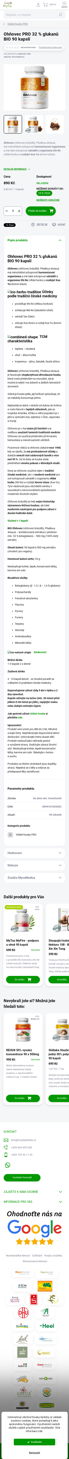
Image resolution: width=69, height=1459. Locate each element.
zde (20, 717)
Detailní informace (15, 169)
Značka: (14, 57)
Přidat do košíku (37, 210)
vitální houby (37, 713)
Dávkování (40, 652)
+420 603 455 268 (21, 1147)
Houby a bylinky (53, 1255)
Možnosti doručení (48, 200)
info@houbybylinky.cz (23, 1140)
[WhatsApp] (7, 1164)
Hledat (60, 14)
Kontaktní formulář (22, 1177)
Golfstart (37, 1255)
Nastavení (34, 1453)
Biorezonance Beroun (35, 1261)
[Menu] (64, 4)
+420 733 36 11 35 (21, 1154)
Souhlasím (36, 1442)
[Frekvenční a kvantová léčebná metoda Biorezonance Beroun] (45, 1339)
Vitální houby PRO (26, 834)
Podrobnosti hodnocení (50, 47)
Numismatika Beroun (18, 1255)
